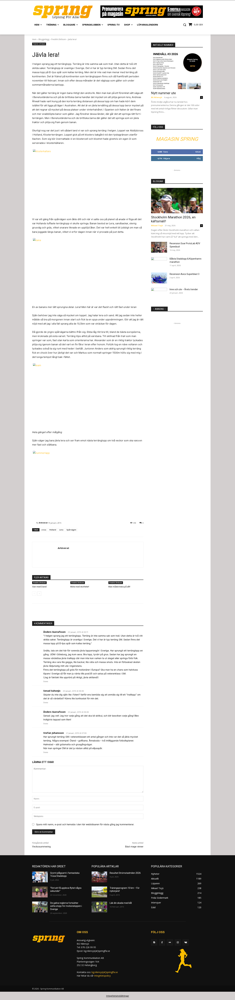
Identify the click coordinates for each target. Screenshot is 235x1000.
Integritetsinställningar (117, 996)
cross (43, 529)
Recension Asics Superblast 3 (184, 274)
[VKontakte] (186, 942)
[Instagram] (178, 942)
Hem (34, 39)
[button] (184, 25)
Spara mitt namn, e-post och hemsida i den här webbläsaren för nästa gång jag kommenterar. (85, 824)
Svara (45, 681)
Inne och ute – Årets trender (184, 289)
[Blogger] (154, 942)
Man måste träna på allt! (119, 586)
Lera (61, 529)
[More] (88, 613)
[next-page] (39, 594)
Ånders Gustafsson (54, 631)
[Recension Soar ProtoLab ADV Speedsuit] (159, 247)
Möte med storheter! (79, 586)
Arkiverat (43, 522)
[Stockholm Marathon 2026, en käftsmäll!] (177, 200)
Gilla (198, 152)
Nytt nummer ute (163, 93)
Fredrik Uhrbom (58, 39)
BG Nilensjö (156, 97)
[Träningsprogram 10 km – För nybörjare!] (99, 892)
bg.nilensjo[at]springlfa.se (105, 972)
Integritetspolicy (102, 975)
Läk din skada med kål (121, 903)
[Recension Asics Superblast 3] (159, 277)
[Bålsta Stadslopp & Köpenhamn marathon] (159, 262)
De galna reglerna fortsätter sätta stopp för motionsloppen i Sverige (66, 906)
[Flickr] (170, 942)
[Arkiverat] (34, 522)
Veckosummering (41, 846)
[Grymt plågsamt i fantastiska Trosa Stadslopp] (40, 877)
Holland (52, 529)
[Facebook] (162, 942)
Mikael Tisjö (157, 225)
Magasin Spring (177, 139)
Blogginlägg (44, 39)
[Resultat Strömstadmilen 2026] (99, 877)
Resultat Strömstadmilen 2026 (125, 873)
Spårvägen (71, 529)
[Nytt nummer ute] (177, 70)
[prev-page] (34, 594)
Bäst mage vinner (134, 846)
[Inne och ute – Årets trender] (159, 293)
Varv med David (39, 586)
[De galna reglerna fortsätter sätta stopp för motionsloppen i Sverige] (40, 907)
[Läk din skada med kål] (99, 907)
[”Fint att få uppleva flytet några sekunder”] (40, 892)
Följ (199, 158)
